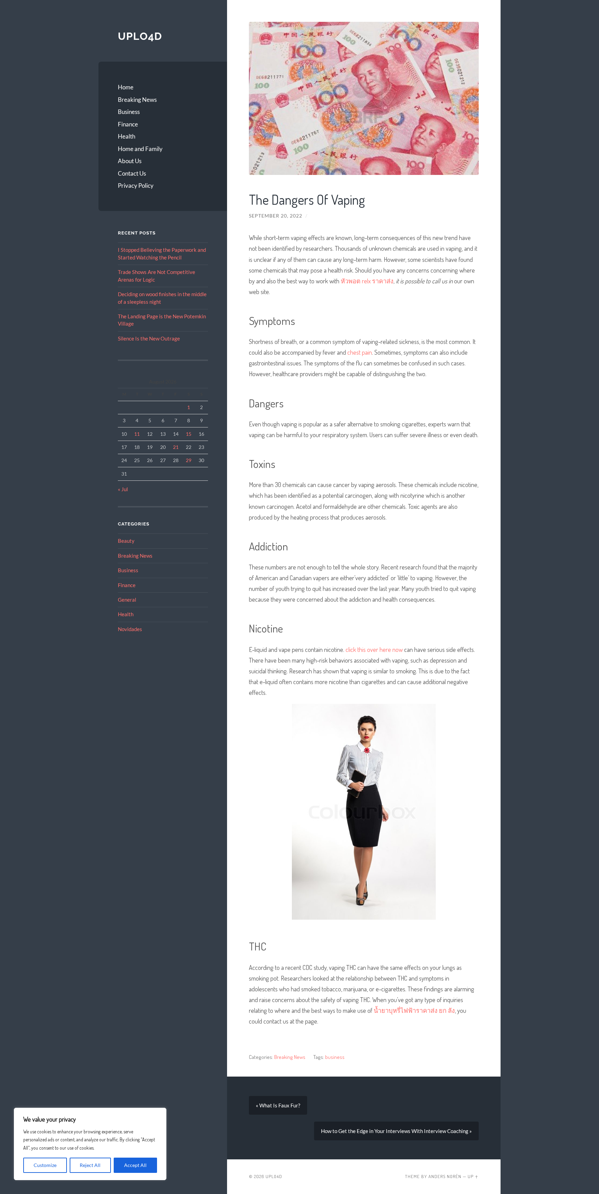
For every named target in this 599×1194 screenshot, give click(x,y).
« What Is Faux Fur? (278, 1105)
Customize (45, 1165)
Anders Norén (444, 1176)
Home (125, 87)
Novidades (130, 629)
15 (188, 434)
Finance (128, 124)
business (335, 1056)
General (127, 599)
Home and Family (140, 148)
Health (126, 136)
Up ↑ (473, 1176)
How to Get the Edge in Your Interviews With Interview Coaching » (396, 1131)
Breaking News (137, 99)
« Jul (123, 489)
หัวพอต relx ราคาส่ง (367, 281)
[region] (90, 1144)
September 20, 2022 (275, 216)
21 (176, 447)
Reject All (90, 1165)
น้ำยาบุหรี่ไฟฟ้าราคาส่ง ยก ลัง (414, 1010)
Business (129, 111)
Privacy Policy (136, 185)
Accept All (135, 1165)
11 (137, 434)
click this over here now (374, 649)
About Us (129, 161)
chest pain (359, 352)
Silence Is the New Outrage (149, 338)
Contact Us (132, 173)
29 (188, 460)
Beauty (126, 541)
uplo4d (140, 36)
